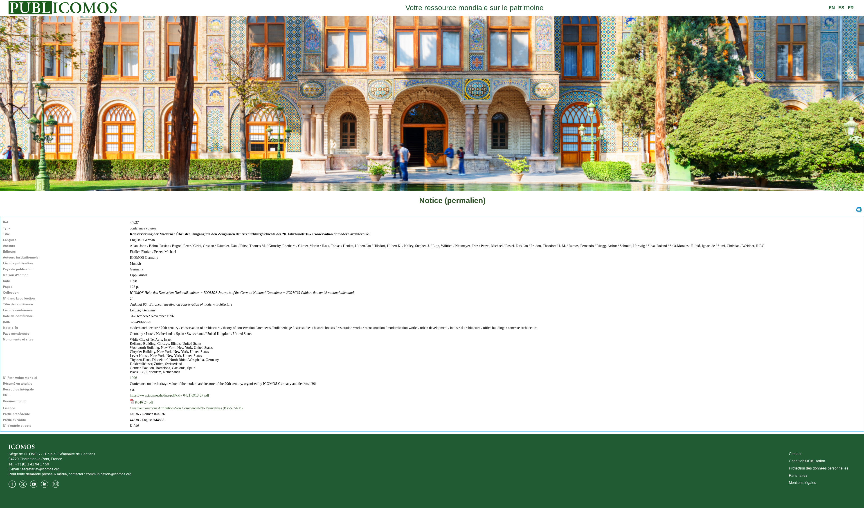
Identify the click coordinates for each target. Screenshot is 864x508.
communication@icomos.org (108, 474)
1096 (133, 378)
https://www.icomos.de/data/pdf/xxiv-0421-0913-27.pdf (169, 395)
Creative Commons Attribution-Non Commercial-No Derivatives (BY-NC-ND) (186, 408)
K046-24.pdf (143, 402)
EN (832, 7)
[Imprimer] (859, 210)
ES (841, 7)
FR (851, 7)
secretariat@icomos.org (40, 469)
